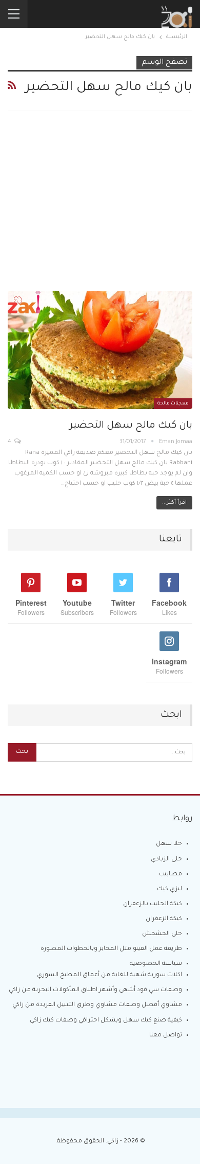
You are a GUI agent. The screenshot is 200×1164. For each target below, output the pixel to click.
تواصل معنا (165, 1035)
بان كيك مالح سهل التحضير (131, 425)
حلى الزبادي (166, 859)
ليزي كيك (169, 889)
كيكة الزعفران (164, 919)
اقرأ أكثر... (174, 503)
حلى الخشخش (162, 934)
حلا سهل (169, 844)
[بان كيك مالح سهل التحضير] (100, 350)
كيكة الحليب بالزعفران (152, 904)
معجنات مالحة (173, 404)
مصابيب (170, 874)
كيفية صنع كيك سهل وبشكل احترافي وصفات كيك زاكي (106, 1020)
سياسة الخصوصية (156, 964)
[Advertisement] (100, 209)
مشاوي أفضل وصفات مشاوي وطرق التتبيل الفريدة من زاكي (97, 1005)
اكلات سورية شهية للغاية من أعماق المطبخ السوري (109, 975)
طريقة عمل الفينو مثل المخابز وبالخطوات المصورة (111, 949)
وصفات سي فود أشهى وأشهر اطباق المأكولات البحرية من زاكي (95, 990)
